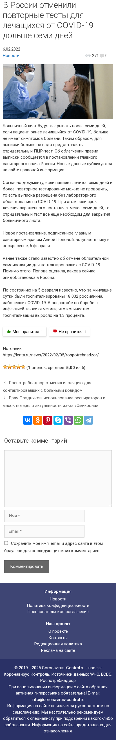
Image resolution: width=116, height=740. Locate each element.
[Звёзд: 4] (18, 367)
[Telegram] (88, 420)
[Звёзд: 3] (14, 367)
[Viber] (68, 420)
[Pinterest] (47, 420)
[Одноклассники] (37, 420)
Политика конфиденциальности (58, 605)
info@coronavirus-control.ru (58, 699)
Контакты (58, 637)
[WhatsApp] (78, 420)
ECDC (106, 674)
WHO (94, 674)
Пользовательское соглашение (58, 611)
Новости (11, 55)
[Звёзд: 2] (9, 367)
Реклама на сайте (58, 650)
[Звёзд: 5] (23, 367)
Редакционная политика (58, 643)
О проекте (58, 631)
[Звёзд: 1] (5, 367)
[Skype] (58, 420)
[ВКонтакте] (27, 420)
